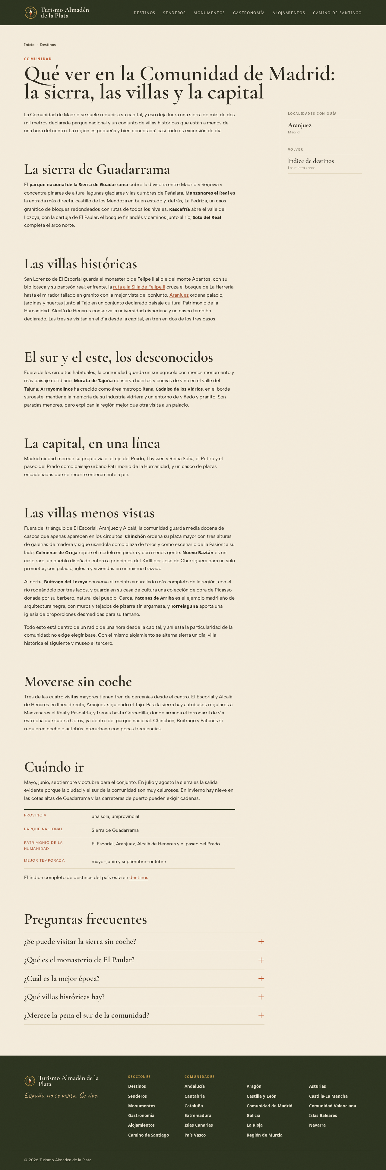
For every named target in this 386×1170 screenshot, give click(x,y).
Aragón (254, 1086)
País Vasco (195, 1135)
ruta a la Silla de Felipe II (139, 287)
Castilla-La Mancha (328, 1096)
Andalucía (195, 1086)
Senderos (174, 12)
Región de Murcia (265, 1135)
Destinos (145, 12)
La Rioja (255, 1125)
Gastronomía (249, 12)
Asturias (317, 1086)
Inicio (29, 44)
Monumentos (209, 12)
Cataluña (194, 1106)
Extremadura (198, 1115)
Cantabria (195, 1096)
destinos (138, 877)
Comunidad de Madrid (270, 1106)
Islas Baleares (323, 1115)
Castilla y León (262, 1096)
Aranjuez (179, 295)
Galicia (253, 1115)
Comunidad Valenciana (332, 1106)
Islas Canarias (199, 1125)
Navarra (317, 1125)
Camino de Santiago (337, 12)
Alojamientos (289, 12)
